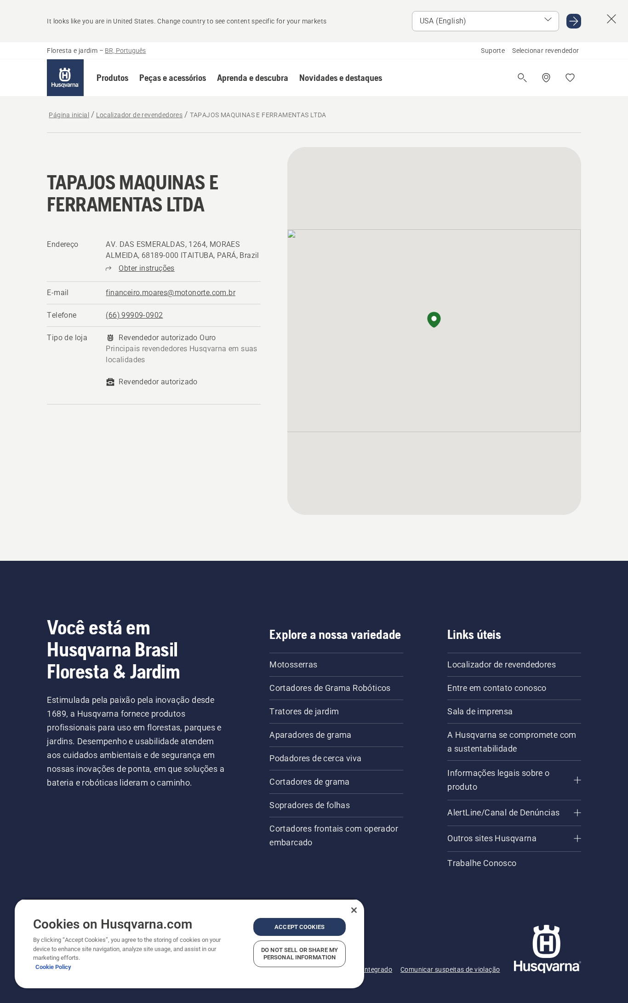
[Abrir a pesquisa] (522, 78)
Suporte (493, 50)
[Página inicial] (65, 77)
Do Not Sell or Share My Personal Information (299, 953)
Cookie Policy (53, 966)
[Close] (354, 910)
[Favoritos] (570, 78)
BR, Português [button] (125, 50)
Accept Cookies (299, 926)
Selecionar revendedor (545, 50)
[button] (112, 77)
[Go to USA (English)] (573, 21)
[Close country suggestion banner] (611, 18)
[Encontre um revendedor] (546, 78)
